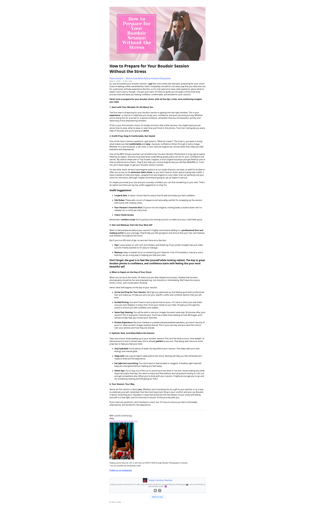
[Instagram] (159, 490)
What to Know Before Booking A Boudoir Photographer (148, 78)
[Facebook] (155, 490)
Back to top (157, 497)
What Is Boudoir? (117, 78)
